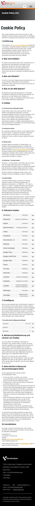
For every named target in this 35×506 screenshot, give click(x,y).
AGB (13, 485)
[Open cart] (24, 6)
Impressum (6, 485)
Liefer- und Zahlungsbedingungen (13, 487)
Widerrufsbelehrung (23, 485)
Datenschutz (6, 490)
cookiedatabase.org (25, 443)
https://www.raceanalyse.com (19, 45)
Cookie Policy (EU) (18, 490)
